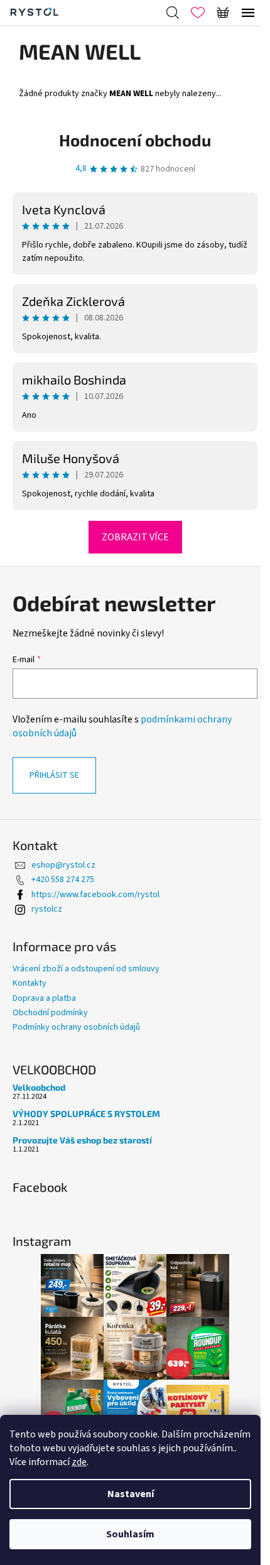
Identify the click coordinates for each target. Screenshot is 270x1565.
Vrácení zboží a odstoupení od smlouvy (86, 968)
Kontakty (29, 983)
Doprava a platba (44, 998)
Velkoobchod (39, 1087)
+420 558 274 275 (62, 879)
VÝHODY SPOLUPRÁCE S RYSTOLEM (86, 1113)
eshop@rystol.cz (63, 865)
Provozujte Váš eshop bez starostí (82, 1140)
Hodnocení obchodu (135, 140)
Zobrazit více (135, 537)
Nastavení (130, 1494)
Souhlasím (130, 1534)
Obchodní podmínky (50, 1012)
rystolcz (46, 909)
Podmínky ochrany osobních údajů (76, 1027)
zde (79, 1462)
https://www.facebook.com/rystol (95, 894)
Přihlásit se (54, 775)
